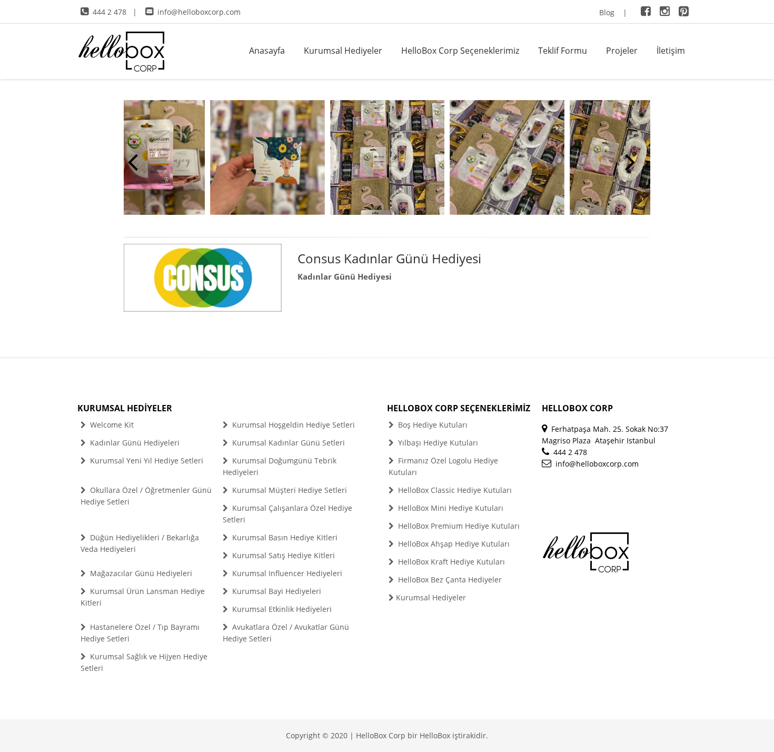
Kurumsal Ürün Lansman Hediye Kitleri (143, 597)
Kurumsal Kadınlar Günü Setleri (287, 443)
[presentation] (133, 161)
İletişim (671, 50)
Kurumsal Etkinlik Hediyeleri (281, 609)
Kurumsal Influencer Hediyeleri (286, 573)
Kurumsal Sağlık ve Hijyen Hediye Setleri (144, 662)
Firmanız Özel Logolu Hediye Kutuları (443, 466)
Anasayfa (267, 50)
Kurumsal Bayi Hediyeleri (275, 591)
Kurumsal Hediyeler (343, 50)
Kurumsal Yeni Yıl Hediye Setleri (145, 461)
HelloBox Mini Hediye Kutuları (449, 508)
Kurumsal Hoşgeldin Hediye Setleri (292, 425)
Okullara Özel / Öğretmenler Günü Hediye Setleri (146, 496)
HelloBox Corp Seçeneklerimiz (460, 50)
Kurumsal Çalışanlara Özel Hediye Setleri (287, 514)
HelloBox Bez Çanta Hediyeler (449, 580)
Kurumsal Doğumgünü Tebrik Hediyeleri (279, 466)
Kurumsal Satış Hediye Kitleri (282, 555)
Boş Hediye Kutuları (432, 425)
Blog (606, 12)
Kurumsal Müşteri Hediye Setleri (288, 490)
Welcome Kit (111, 425)
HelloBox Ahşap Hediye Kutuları (453, 544)
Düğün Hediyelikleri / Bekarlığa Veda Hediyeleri (140, 543)
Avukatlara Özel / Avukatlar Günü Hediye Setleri (286, 633)
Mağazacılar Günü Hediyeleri (140, 573)
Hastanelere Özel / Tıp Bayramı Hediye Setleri (140, 633)
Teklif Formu (562, 50)
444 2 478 (109, 12)
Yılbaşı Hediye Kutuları (437, 443)
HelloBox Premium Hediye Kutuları (458, 526)
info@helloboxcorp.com (199, 12)
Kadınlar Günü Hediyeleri (134, 443)
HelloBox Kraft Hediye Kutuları (450, 562)
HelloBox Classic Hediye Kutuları (454, 490)
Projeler (622, 50)
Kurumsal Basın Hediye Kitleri (284, 537)
